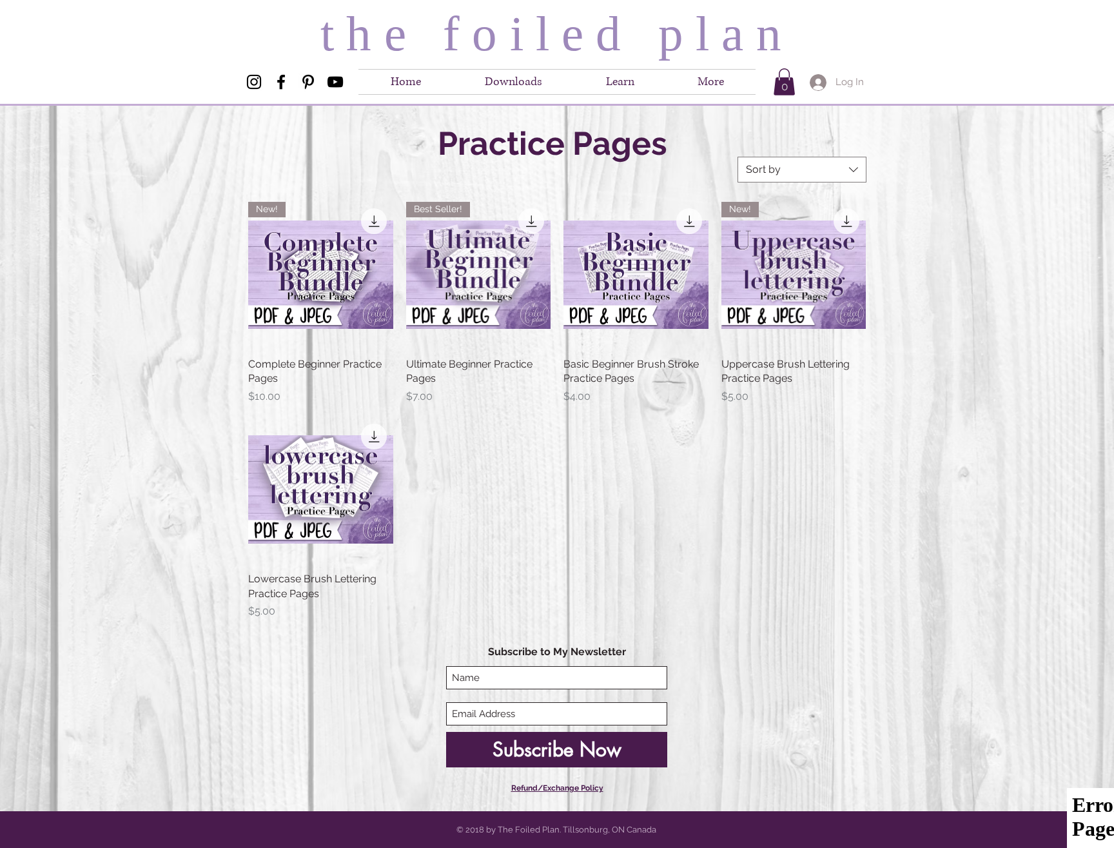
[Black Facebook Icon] (281, 82)
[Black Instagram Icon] (254, 82)
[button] (711, 82)
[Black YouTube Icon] (335, 82)
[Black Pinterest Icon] (308, 82)
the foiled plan (557, 33)
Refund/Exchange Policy (557, 788)
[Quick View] (635, 274)
